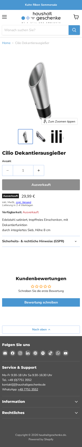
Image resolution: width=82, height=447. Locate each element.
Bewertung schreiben (41, 302)
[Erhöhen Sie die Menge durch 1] (38, 170)
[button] (25, 136)
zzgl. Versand (23, 202)
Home (6, 43)
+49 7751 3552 (28, 389)
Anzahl (6, 161)
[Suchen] (74, 30)
